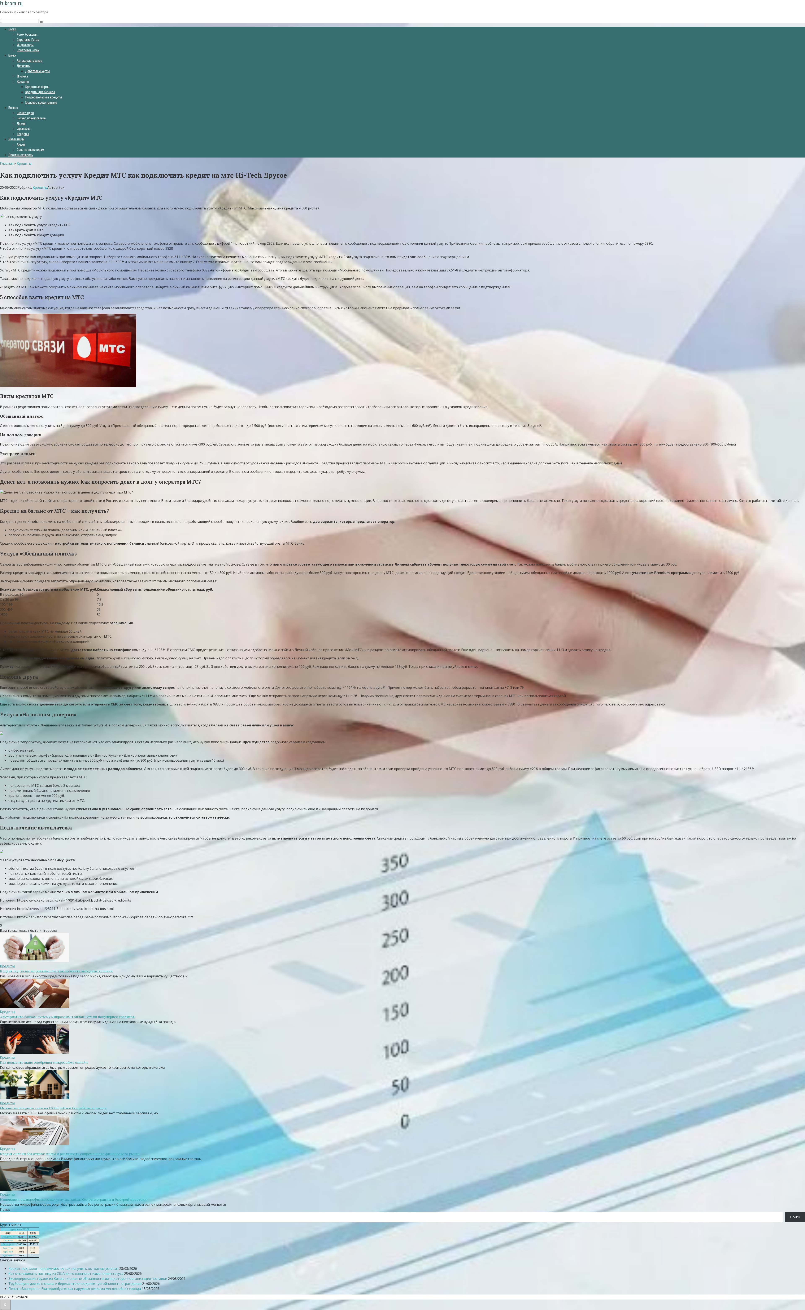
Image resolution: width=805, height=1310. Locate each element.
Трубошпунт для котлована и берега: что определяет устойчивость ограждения (74, 1283)
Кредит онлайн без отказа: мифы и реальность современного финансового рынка (69, 1154)
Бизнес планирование (31, 118)
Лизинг (21, 123)
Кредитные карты (37, 87)
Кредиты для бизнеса (40, 92)
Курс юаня (8, 1251)
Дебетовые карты (37, 71)
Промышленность (20, 155)
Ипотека (22, 76)
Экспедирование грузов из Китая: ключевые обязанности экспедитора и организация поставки (87, 1278)
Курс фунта (8, 1244)
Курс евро (8, 1240)
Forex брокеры (27, 34)
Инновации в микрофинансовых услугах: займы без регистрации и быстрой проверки (73, 1199)
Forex (12, 29)
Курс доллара (8, 1236)
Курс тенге (8, 1248)
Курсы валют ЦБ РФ (19, 1229)
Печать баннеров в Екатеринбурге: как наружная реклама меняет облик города (74, 1288)
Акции (21, 144)
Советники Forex (28, 50)
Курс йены (8, 1255)
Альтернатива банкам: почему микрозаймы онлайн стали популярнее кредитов (67, 1017)
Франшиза (23, 129)
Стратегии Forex (28, 40)
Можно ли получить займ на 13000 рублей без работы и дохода (53, 1108)
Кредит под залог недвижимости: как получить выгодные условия (56, 971)
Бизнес (13, 108)
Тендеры (23, 134)
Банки (12, 55)
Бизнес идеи (25, 113)
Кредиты (23, 82)
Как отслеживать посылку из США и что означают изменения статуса (65, 1273)
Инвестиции (16, 139)
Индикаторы (25, 45)
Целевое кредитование (41, 103)
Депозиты (23, 66)
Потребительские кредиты (43, 97)
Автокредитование (29, 61)
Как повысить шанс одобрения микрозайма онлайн (44, 1062)
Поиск (5, 1209)
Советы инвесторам (30, 150)
